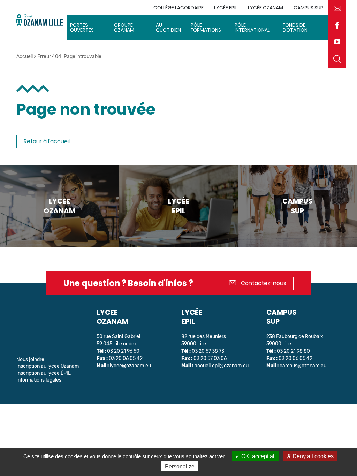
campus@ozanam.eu (303, 366)
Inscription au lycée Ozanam (47, 366)
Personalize (180, 466)
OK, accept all (258, 456)
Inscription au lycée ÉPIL (43, 373)
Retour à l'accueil (47, 141)
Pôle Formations (206, 27)
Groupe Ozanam (124, 27)
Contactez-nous (263, 283)
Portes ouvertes (82, 27)
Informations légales (38, 380)
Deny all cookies (312, 456)
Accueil (24, 57)
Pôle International (252, 27)
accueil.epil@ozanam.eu (222, 366)
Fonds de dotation (295, 27)
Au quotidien (168, 27)
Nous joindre (30, 359)
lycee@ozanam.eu (130, 366)
